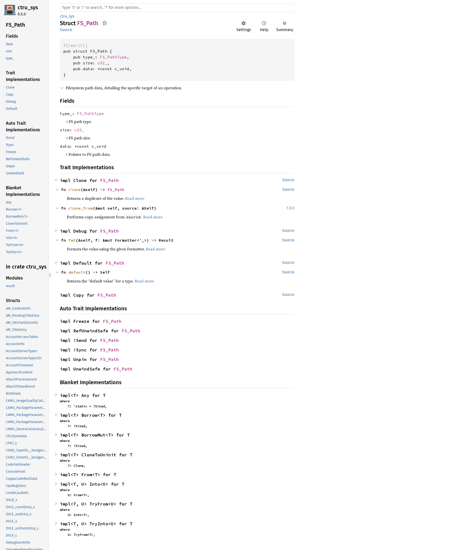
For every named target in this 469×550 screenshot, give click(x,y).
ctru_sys (28, 7)
